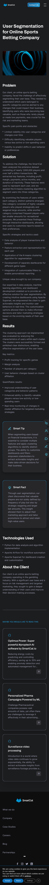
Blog (5, 844)
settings (28, 876)
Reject (18, 881)
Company (7, 818)
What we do (9, 809)
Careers (6, 835)
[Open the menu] (45, 5)
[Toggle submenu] (25, 856)
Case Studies (9, 826)
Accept (7, 881)
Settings (30, 881)
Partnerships (9, 852)
